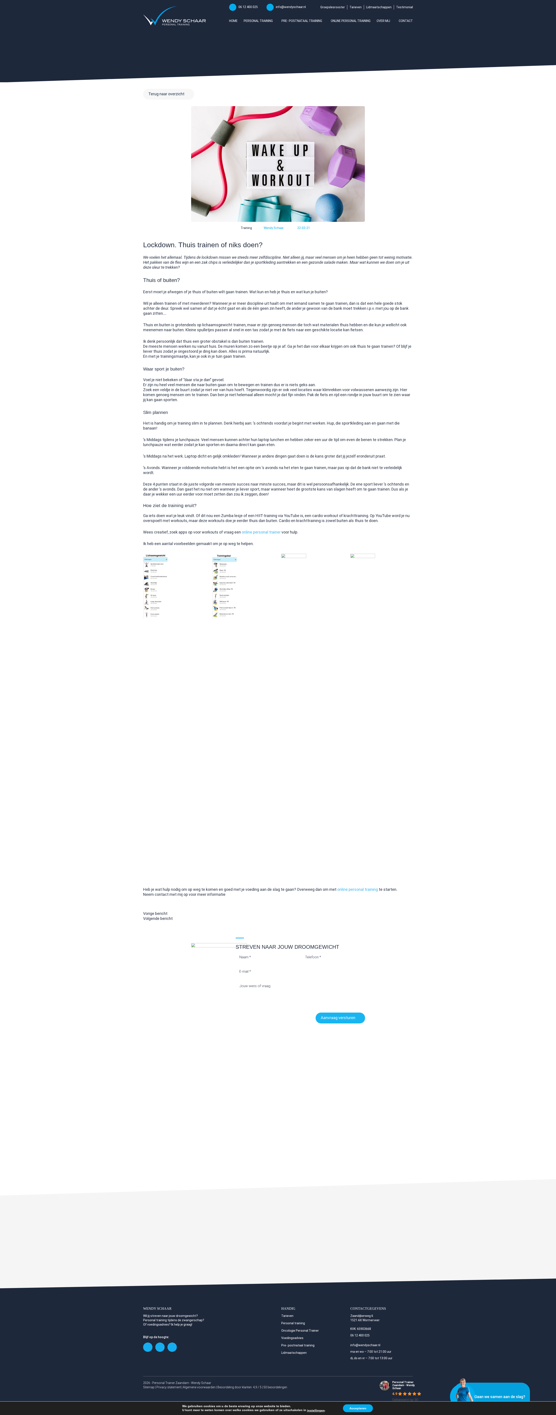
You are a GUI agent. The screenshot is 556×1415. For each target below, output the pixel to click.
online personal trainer (261, 532)
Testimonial (404, 7)
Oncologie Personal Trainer (300, 1330)
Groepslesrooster (332, 7)
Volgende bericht (158, 918)
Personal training (293, 1323)
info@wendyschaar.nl (291, 7)
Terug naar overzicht (166, 94)
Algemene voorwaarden (199, 1387)
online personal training (357, 889)
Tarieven (355, 7)
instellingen (316, 1410)
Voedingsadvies (292, 1338)
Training (246, 228)
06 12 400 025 (248, 7)
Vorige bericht (155, 913)
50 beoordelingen (275, 1387)
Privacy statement (168, 1387)
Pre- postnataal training (297, 1345)
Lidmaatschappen (379, 7)
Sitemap (148, 1387)
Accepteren (357, 1408)
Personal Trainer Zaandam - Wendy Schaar (403, 1385)
